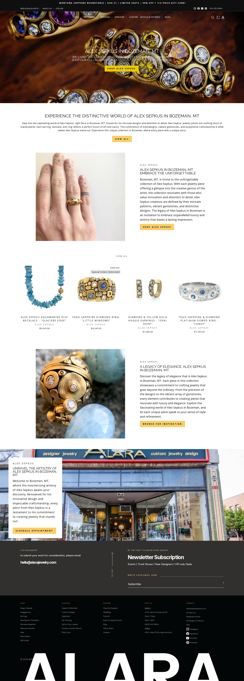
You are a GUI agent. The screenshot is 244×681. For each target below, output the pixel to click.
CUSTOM (133, 17)
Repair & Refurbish (69, 608)
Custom (106, 616)
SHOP (76, 17)
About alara (108, 628)
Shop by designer (110, 608)
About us (47, 8)
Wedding (107, 612)
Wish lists (66, 632)
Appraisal (66, 616)
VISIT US (148, 603)
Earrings (23, 616)
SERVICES (120, 17)
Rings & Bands (26, 608)
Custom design (68, 612)
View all (122, 256)
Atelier (59, 8)
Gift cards (24, 640)
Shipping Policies (193, 616)
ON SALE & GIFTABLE (150, 17)
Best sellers (25, 636)
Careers (106, 632)
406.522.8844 (216, 8)
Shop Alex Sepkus (157, 227)
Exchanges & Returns (195, 620)
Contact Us (191, 612)
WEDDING (105, 17)
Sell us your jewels (70, 624)
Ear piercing (67, 620)
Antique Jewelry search (71, 628)
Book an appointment (112, 620)
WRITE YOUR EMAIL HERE (142, 575)
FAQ (188, 625)
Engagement (25, 612)
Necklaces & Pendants (29, 620)
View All (122, 139)
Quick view (44, 310)
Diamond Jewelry (27, 628)
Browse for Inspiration (162, 424)
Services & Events (29, 8)
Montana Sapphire (28, 624)
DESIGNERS (90, 17)
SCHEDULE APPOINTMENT (34, 530)
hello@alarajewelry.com (38, 562)
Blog (167, 17)
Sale (22, 632)
